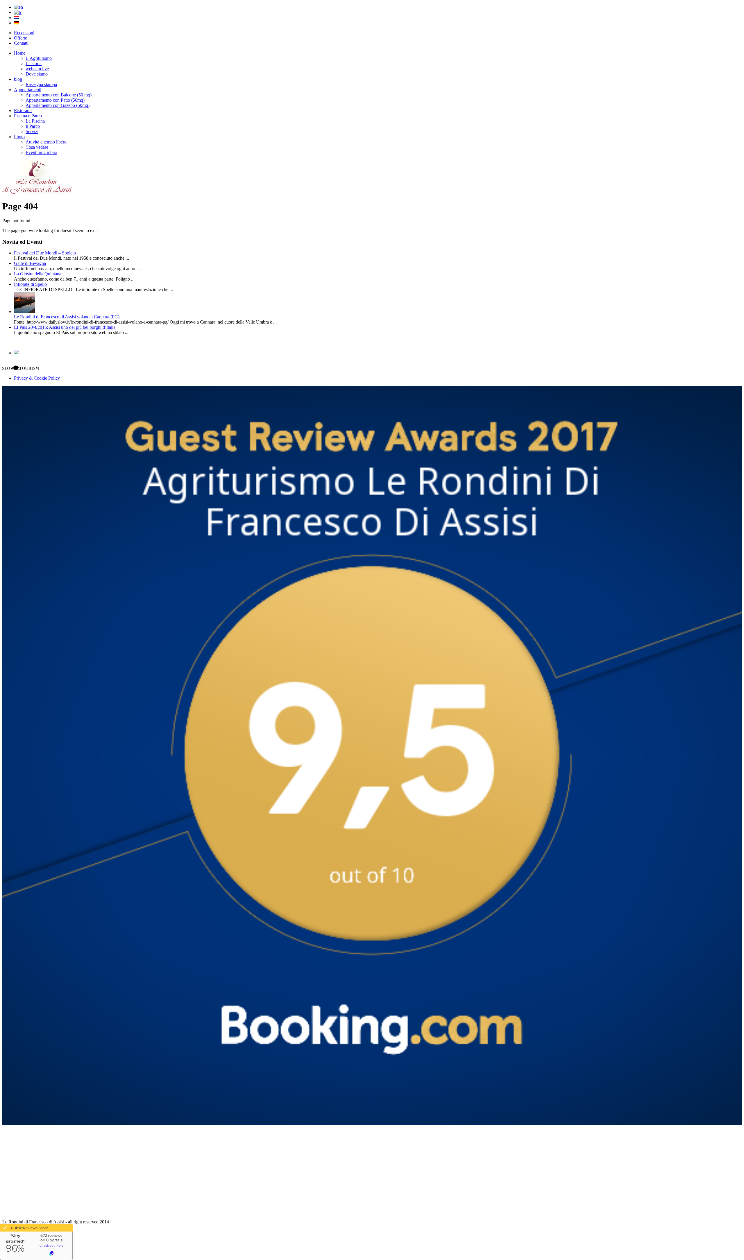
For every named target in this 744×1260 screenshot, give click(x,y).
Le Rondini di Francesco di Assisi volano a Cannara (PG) (66, 316)
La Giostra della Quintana (37, 273)
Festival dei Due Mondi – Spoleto (45, 252)
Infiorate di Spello (30, 284)
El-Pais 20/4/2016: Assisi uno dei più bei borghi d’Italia (64, 327)
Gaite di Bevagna (30, 263)
